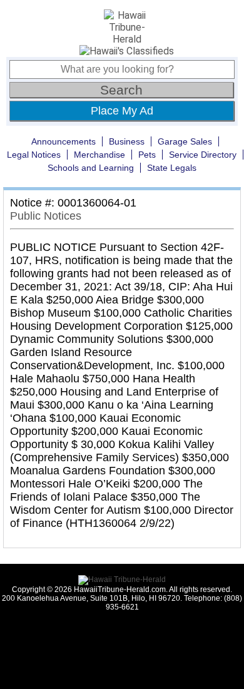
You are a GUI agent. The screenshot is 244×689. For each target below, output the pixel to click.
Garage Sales (185, 141)
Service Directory (202, 155)
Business (127, 141)
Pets (147, 155)
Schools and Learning (91, 168)
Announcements (63, 141)
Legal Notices (34, 155)
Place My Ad (122, 111)
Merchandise (99, 155)
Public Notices (45, 216)
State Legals (171, 168)
